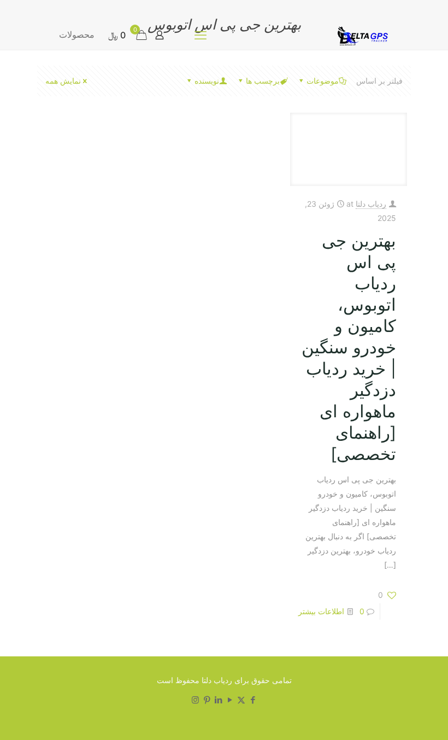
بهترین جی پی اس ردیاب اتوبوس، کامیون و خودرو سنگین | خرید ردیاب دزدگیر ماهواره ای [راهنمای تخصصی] (349, 347)
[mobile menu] (200, 35)
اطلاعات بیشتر (321, 611)
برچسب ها (263, 80)
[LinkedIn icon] (218, 700)
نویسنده (206, 80)
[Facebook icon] (253, 700)
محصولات (77, 34)
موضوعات (322, 80)
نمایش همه (63, 80)
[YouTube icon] (230, 700)
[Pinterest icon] (207, 700)
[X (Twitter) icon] (241, 700)
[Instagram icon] (195, 700)
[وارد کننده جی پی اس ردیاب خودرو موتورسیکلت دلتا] (361, 34)
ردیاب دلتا (371, 203)
